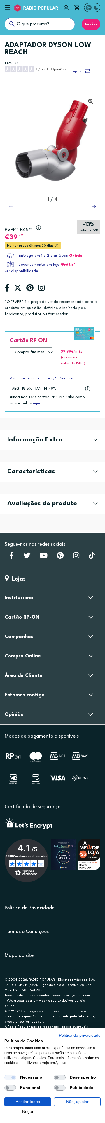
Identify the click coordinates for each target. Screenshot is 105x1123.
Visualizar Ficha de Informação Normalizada (45, 378)
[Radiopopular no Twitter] (26, 557)
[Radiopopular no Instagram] (76, 557)
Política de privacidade (80, 1035)
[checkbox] (10, 1077)
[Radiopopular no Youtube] (44, 557)
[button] (94, 206)
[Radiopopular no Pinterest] (60, 557)
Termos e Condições (27, 931)
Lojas (17, 579)
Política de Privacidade (30, 907)
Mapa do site (19, 955)
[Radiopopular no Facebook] (11, 557)
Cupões (91, 24)
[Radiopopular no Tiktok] (92, 557)
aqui (36, 403)
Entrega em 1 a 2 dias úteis (43, 256)
